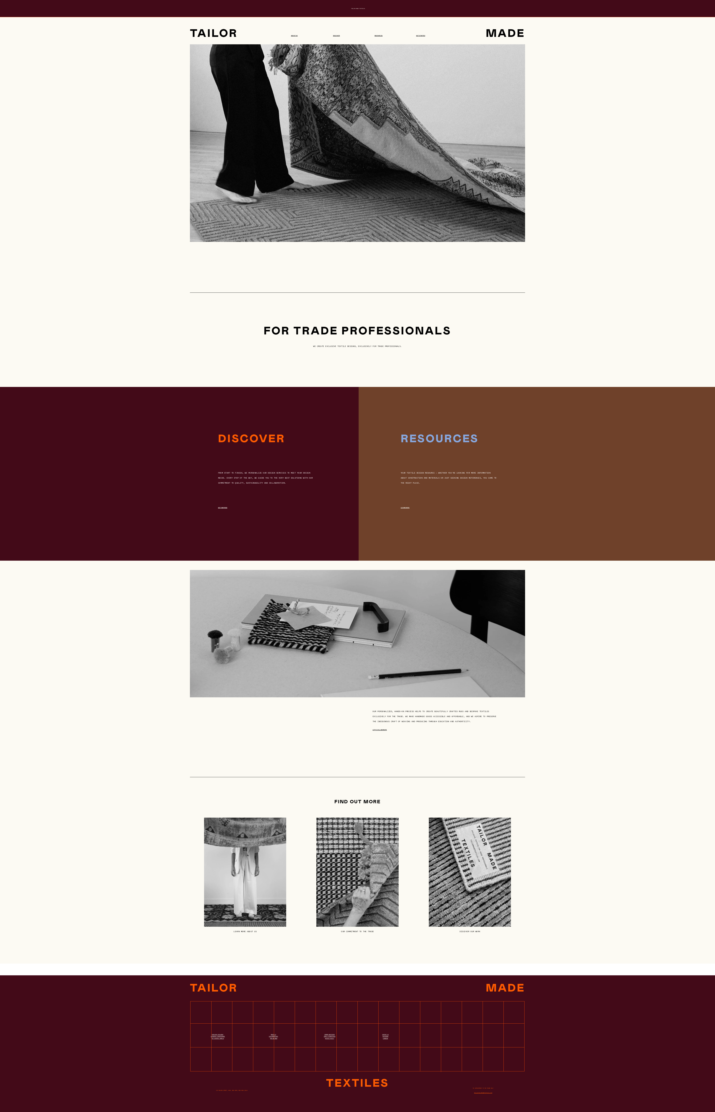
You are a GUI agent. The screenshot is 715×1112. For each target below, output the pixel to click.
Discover (336, 35)
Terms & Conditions (329, 1036)
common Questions (329, 1034)
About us (294, 35)
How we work (273, 1038)
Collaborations (273, 1036)
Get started (420, 35)
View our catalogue (217, 1034)
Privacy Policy (329, 1038)
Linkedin (385, 1038)
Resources (379, 35)
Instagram (385, 1036)
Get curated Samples (218, 1038)
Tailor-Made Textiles (358, 8)
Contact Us (385, 1034)
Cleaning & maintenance (218, 1036)
